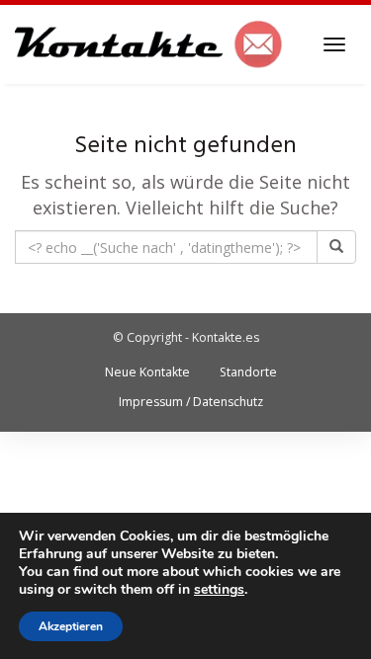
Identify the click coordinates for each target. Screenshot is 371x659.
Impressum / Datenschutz (191, 401)
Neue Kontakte (147, 372)
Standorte (248, 372)
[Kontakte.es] (149, 44)
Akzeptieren (71, 626)
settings (219, 590)
